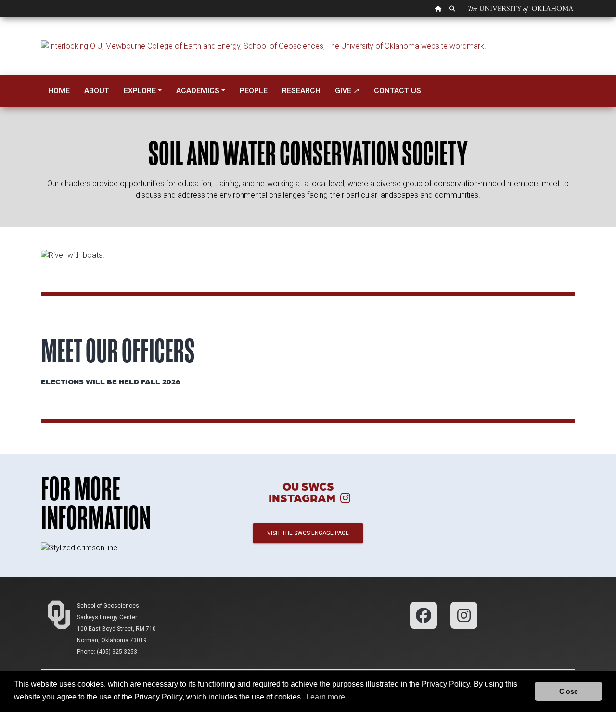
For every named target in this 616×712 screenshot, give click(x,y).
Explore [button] (140, 90)
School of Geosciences (108, 605)
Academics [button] (197, 90)
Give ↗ (347, 90)
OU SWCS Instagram (303, 492)
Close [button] (568, 691)
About (96, 90)
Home (59, 90)
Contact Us (397, 90)
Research (301, 90)
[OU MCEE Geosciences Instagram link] (464, 614)
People (254, 90)
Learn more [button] (325, 697)
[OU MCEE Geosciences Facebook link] (424, 614)
